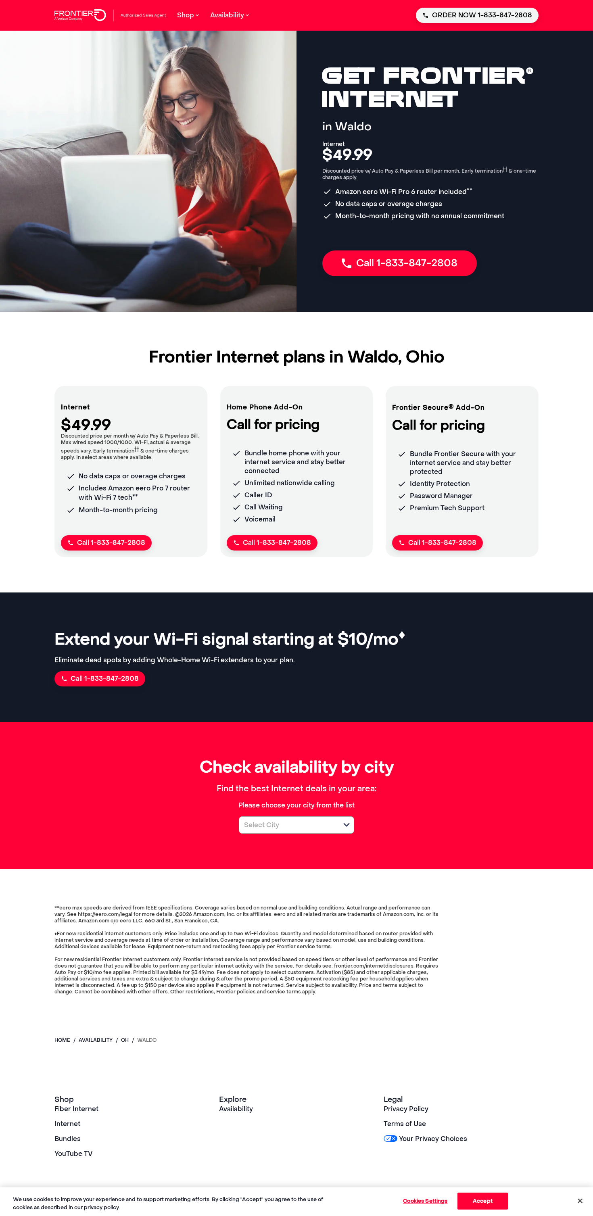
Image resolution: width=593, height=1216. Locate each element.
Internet (67, 1124)
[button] (346, 824)
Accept (483, 1200)
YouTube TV (73, 1153)
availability (96, 1040)
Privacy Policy (406, 1109)
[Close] (580, 1201)
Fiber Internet (76, 1109)
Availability (236, 1109)
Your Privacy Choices (433, 1139)
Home (62, 1040)
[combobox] (287, 825)
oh (125, 1040)
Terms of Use (405, 1124)
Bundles (67, 1139)
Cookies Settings (425, 1200)
